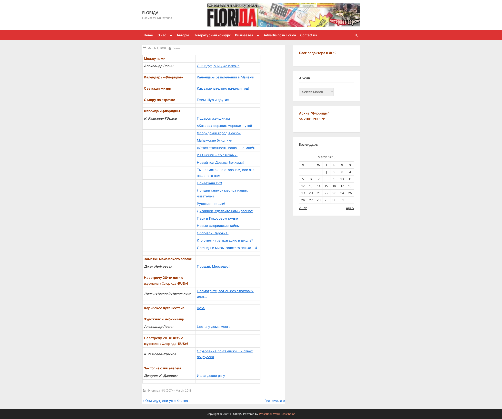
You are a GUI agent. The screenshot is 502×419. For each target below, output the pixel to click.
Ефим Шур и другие (213, 100)
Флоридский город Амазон (219, 133)
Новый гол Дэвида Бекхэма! (220, 163)
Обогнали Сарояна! (212, 233)
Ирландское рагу (211, 376)
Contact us (308, 35)
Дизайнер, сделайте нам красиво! (225, 211)
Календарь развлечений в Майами (225, 77)
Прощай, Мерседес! (213, 266)
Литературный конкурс (212, 35)
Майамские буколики (214, 140)
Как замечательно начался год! (223, 88)
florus (176, 48)
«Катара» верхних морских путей (224, 126)
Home (148, 35)
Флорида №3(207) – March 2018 (169, 390)
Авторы (183, 35)
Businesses (244, 35)
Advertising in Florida (280, 35)
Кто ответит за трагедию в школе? (225, 240)
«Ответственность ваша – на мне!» (226, 148)
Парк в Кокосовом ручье (217, 218)
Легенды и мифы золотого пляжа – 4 (227, 248)
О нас (161, 35)
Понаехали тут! (209, 183)
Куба (201, 308)
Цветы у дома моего (213, 327)
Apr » (350, 208)
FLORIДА (150, 12)
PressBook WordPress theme (277, 413)
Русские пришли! (211, 204)
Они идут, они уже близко (218, 66)
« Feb (303, 208)
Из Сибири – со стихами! (217, 155)
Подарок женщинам (213, 118)
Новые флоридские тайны (218, 226)
